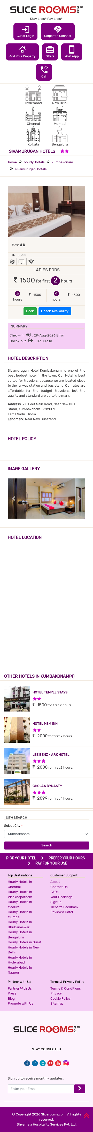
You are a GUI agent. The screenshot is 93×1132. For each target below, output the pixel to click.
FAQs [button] (54, 892)
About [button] (55, 882)
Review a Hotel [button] (61, 912)
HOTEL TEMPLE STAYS (50, 692)
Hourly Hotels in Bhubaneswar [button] (20, 924)
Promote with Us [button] (20, 1003)
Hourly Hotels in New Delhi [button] (24, 949)
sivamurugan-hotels (31, 169)
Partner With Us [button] (20, 988)
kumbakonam (62, 162)
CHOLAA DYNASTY (47, 786)
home (12, 162)
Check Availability (54, 311)
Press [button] (12, 993)
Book (30, 311)
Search (46, 845)
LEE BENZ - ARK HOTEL (51, 754)
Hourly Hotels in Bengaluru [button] (20, 934)
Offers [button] (50, 51)
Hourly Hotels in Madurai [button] (20, 904)
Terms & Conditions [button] (65, 988)
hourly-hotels (34, 162)
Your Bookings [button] (61, 897)
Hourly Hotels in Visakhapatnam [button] (20, 894)
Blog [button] (11, 998)
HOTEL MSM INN (45, 723)
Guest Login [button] (25, 31)
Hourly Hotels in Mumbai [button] (20, 914)
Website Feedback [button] (64, 907)
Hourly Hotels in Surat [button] (24, 942)
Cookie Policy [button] (60, 998)
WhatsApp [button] (72, 51)
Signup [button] (55, 902)
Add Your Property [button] (22, 51)
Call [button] (44, 71)
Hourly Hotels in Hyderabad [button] (20, 960)
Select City (13, 826)
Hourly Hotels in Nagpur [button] (20, 970)
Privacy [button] (56, 993)
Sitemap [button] (56, 1003)
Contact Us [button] (59, 887)
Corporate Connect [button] (57, 31)
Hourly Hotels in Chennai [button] (20, 884)
